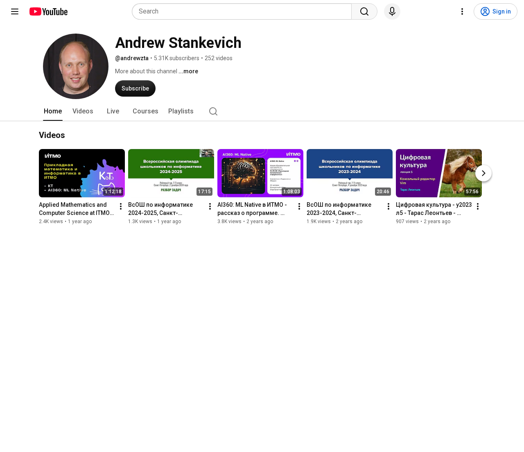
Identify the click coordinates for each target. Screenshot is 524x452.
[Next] (483, 173)
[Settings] (462, 11)
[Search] (364, 11)
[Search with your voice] (392, 11)
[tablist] (262, 111)
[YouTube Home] (48, 11)
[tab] (53, 111)
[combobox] (244, 11)
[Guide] (15, 11)
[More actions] (121, 206)
